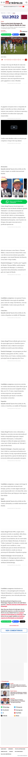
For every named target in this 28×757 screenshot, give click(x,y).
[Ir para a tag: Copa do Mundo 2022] (14, 17)
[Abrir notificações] (4, 2)
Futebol (2, 21)
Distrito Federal (13, 691)
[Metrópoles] (14, 2)
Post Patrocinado (19, 751)
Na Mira (12, 683)
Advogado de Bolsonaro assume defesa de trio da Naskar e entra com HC (18, 694)
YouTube (18, 713)
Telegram (19, 707)
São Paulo (12, 698)
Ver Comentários (14, 630)
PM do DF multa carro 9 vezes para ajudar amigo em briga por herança (18, 686)
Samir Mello (3, 30)
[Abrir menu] (1, 2)
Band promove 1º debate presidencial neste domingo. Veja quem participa (17, 701)
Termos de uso (4, 751)
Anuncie (11, 751)
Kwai (17, 715)
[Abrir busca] (26, 2)
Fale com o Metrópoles (6, 754)
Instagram (19, 710)
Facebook (6, 710)
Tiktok (5, 715)
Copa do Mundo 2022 (14, 625)
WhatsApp (6, 707)
